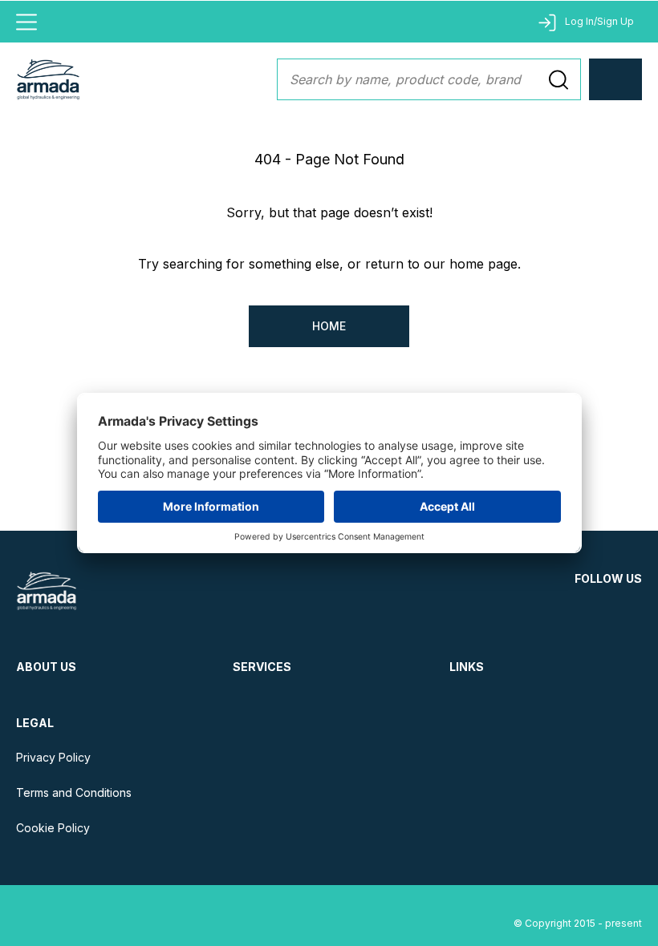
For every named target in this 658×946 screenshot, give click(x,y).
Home (329, 326)
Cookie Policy (53, 828)
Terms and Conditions (74, 792)
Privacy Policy (53, 757)
